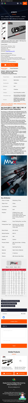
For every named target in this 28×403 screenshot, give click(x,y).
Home (2, 16)
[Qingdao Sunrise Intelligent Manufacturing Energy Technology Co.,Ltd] (26, 1)
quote (25, 3)
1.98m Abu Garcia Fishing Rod (8, 305)
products (7, 16)
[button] (3, 39)
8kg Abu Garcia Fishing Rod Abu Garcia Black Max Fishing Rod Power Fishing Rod (20, 368)
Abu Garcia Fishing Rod (15, 16)
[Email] (3, 317)
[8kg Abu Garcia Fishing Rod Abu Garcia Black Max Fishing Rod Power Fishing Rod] (20, 361)
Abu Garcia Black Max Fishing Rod (9, 303)
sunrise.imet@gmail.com (7, 0)
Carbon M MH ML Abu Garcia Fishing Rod (10, 301)
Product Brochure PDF (10, 51)
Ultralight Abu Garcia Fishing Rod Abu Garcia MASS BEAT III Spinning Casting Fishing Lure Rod (7, 368)
